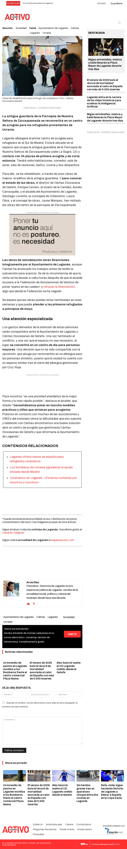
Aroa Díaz (32, 582)
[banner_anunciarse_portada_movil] (42, 234)
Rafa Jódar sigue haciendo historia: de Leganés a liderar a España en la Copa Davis (112, 791)
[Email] (46, 571)
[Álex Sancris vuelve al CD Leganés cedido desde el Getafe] (63, 775)
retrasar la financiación (59, 286)
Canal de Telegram (13, 532)
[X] (30, 571)
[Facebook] (23, 571)
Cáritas (40, 617)
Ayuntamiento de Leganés (18, 617)
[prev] (58, 3)
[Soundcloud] (28, 603)
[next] (64, 3)
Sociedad (68, 617)
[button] (119, 22)
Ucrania (46, 33)
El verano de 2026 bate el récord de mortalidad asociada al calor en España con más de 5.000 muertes (39, 795)
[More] (61, 571)
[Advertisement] (42, 385)
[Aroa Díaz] (14, 593)
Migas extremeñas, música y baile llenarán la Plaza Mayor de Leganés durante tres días (105, 117)
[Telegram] (53, 571)
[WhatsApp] (38, 571)
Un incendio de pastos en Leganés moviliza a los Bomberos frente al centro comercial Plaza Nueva (14, 795)
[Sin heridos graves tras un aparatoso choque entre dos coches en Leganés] (88, 775)
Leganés (35, 33)
